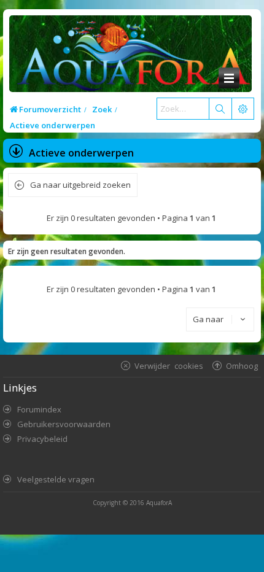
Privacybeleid (42, 438)
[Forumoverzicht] (130, 58)
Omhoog (242, 365)
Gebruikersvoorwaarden (64, 424)
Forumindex (39, 409)
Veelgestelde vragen (56, 479)
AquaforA (159, 502)
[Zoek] (220, 108)
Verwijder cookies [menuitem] (168, 365)
